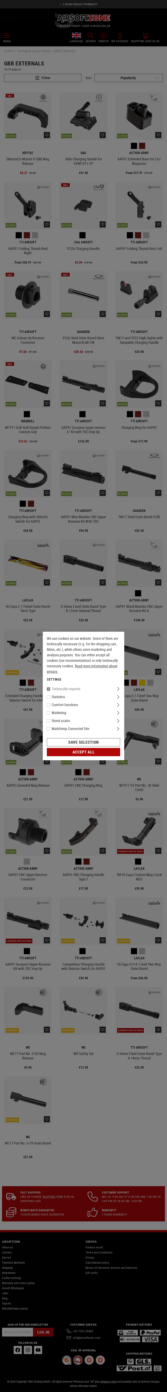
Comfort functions (65, 704)
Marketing (59, 712)
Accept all (83, 752)
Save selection (83, 742)
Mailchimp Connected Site (70, 728)
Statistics (58, 696)
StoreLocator (61, 720)
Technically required (66, 689)
